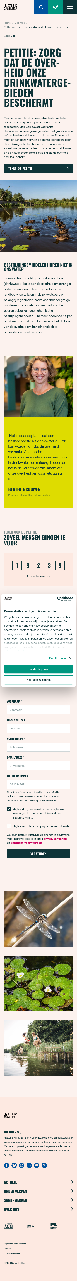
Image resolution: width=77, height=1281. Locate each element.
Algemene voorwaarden (15, 1243)
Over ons (11, 1209)
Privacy (7, 1248)
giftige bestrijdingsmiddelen (36, 122)
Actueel (10, 1182)
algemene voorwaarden (26, 842)
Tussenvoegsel (16, 720)
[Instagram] (21, 1167)
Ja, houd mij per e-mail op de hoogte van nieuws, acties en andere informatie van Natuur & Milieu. (38, 813)
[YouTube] (36, 1167)
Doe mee (20, 22)
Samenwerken (15, 1200)
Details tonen (57, 658)
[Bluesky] (14, 1167)
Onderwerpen (15, 1191)
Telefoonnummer (17, 775)
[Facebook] (6, 1167)
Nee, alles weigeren (39, 679)
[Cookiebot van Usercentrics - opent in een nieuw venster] (57, 598)
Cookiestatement (12, 1253)
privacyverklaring (55, 838)
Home (7, 22)
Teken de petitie (20, 168)
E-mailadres (15, 757)
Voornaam (14, 701)
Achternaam (16, 738)
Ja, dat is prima (38, 669)
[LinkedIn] (29, 1167)
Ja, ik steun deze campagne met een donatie (41, 826)
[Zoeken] (41, 7)
